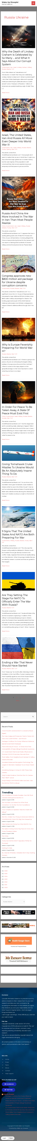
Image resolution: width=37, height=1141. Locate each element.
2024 (5, 876)
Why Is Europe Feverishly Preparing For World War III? (17, 348)
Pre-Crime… (5, 836)
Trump (4, 149)
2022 (5, 882)
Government (6, 67)
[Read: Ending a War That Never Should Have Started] (18, 648)
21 (23, 697)
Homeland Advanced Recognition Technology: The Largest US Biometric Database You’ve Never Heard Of (18, 765)
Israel (14, 67)
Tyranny (8, 149)
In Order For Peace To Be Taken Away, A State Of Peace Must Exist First (17, 410)
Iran (11, 67)
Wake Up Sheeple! (10, 2)
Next (18, 700)
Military (29, 67)
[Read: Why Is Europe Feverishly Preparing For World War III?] (18, 329)
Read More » (6, 92)
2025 (5, 873)
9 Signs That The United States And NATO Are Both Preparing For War (18, 534)
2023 (5, 879)
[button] (7, 1138)
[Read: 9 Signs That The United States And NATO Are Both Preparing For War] (18, 517)
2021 (5, 884)
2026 (5, 871)
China (3, 226)
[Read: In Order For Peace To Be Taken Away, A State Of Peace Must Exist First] (18, 392)
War (13, 149)
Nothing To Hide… (7, 848)
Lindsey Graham (22, 67)
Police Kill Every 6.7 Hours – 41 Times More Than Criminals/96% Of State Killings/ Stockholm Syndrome (20, 1103)
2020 (6, 887)
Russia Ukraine (6, 69)
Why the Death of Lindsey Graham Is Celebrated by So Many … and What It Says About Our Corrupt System (18, 58)
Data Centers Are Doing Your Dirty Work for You (16, 824)
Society (4, 418)
